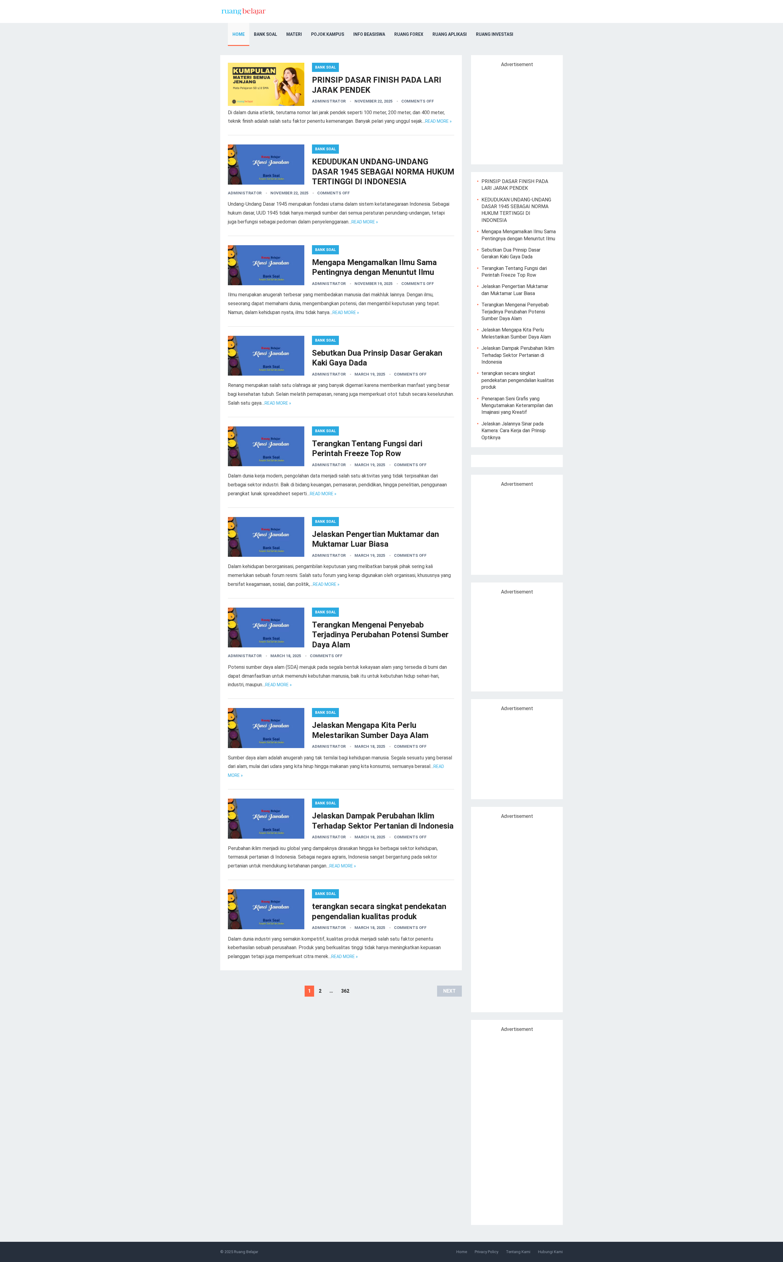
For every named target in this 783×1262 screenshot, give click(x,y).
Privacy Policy (486, 1251)
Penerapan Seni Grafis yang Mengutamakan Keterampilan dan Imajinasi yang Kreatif (517, 405)
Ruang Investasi (494, 34)
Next (449, 991)
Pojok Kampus (327, 34)
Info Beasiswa (369, 34)
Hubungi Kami (550, 1251)
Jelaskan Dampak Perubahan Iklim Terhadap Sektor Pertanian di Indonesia (517, 355)
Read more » (438, 121)
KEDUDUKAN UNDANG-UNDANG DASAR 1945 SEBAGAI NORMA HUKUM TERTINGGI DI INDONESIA (383, 171)
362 (345, 991)
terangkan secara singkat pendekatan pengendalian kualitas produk (517, 380)
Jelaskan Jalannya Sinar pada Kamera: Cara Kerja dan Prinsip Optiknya (513, 430)
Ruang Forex (408, 34)
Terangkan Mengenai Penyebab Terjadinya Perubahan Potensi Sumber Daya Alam (380, 634)
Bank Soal (265, 34)
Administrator (329, 101)
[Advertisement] (528, 113)
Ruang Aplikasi (449, 34)
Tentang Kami (518, 1251)
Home (238, 34)
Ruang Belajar (246, 1251)
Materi (294, 34)
